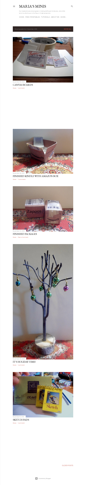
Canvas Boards (23, 84)
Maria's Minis (32, 6)
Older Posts (67, 465)
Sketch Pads (21, 419)
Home (21, 17)
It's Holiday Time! (24, 361)
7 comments (21, 179)
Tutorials (45, 17)
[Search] (72, 6)
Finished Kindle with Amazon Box (35, 176)
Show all (67, 29)
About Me (55, 17)
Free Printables (32, 17)
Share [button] (14, 88)
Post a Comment (23, 237)
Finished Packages (25, 234)
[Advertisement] (43, 109)
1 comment (21, 88)
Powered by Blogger (44, 478)
